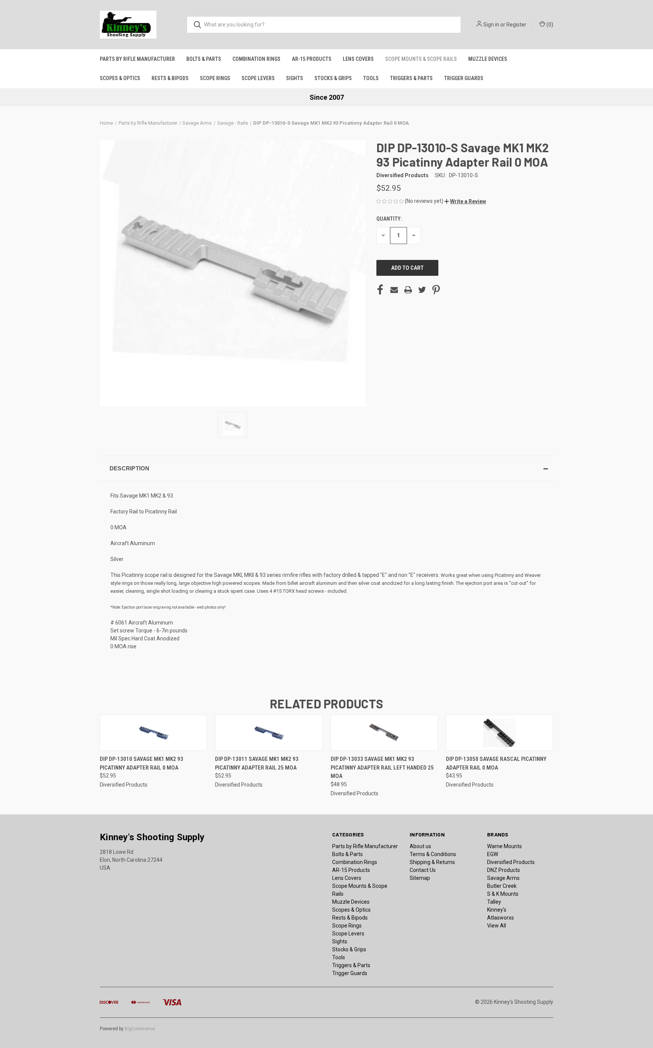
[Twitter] (422, 289)
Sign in (491, 25)
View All (496, 926)
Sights (294, 78)
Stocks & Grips (333, 78)
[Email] (394, 289)
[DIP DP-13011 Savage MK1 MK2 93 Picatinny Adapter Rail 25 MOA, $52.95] (269, 732)
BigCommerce (140, 1028)
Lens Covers (358, 59)
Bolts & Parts (203, 59)
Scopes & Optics (120, 78)
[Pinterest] (436, 289)
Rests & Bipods (170, 78)
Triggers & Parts (411, 78)
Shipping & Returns (432, 862)
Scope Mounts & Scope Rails (421, 59)
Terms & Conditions (433, 854)
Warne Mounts (504, 846)
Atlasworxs (500, 918)
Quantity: (389, 219)
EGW (492, 854)
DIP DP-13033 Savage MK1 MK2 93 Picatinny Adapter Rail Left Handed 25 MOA (382, 767)
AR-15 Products (311, 59)
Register (516, 25)
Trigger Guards (463, 78)
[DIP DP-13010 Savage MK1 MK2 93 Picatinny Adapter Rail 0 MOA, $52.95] (153, 732)
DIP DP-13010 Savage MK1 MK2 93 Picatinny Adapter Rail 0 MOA (141, 763)
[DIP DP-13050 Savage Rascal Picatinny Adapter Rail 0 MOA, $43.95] (499, 732)
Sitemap (420, 878)
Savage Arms (503, 878)
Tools (371, 78)
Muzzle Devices (487, 59)
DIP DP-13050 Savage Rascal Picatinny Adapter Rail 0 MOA (496, 763)
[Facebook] (380, 289)
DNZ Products (503, 870)
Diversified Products (511, 862)
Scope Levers (258, 78)
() (549, 25)
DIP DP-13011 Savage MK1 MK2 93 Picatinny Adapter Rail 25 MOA (257, 763)
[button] (465, 201)
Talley (494, 902)
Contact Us (423, 870)
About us (420, 846)
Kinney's (496, 910)
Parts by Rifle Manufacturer (137, 59)
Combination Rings (256, 59)
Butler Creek (502, 886)
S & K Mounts (502, 894)
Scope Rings (215, 78)
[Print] (408, 289)
